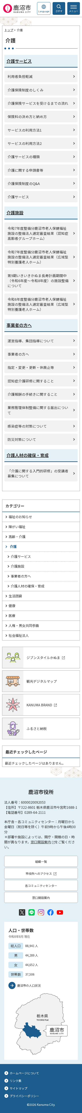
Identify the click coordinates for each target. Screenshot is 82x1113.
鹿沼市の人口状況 (29, 985)
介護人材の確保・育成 (27, 585)
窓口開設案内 (41, 841)
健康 (12, 605)
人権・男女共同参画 (24, 625)
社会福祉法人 (19, 635)
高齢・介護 (17, 536)
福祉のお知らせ (20, 516)
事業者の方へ (21, 576)
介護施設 (17, 566)
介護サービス (21, 556)
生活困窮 (15, 595)
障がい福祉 (17, 526)
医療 (12, 615)
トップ (8, 30)
